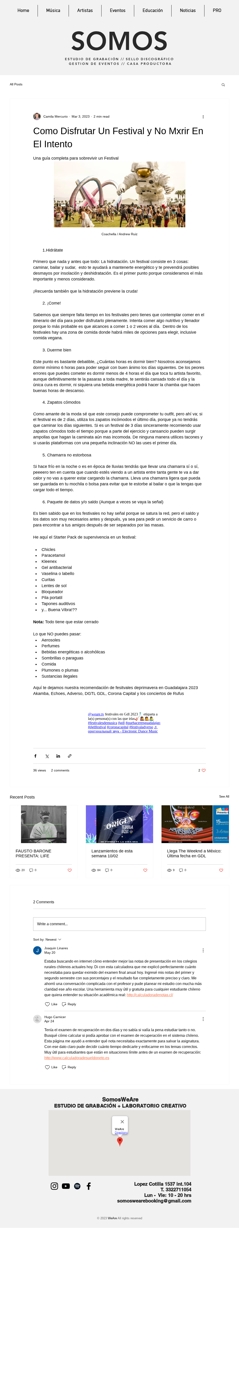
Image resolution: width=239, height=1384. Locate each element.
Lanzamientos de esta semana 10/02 (112, 853)
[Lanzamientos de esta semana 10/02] (119, 824)
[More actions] (203, 116)
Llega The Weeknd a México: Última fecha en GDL (194, 853)
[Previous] (14, 37)
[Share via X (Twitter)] (47, 756)
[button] (223, 84)
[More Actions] (203, 950)
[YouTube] (66, 1186)
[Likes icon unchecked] (47, 1004)
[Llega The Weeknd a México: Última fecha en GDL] (195, 824)
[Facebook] (89, 1186)
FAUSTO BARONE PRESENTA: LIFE (33, 853)
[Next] (225, 37)
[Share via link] (69, 756)
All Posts (16, 84)
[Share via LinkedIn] (58, 756)
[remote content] (119, 722)
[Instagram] (54, 1186)
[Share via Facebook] (35, 756)
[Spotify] (77, 1186)
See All (224, 796)
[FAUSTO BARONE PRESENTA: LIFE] (43, 824)
